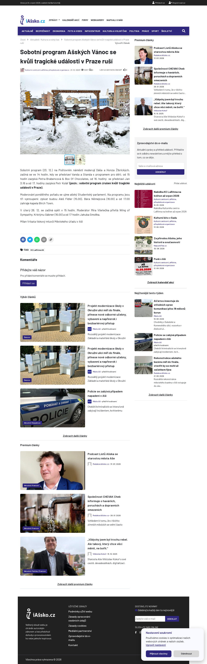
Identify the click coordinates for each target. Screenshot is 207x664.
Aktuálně (27, 31)
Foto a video (75, 31)
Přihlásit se (160, 3)
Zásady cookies (77, 625)
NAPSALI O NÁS (115, 20)
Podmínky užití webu (80, 611)
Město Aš (97, 329)
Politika (134, 31)
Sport (155, 31)
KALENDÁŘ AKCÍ (70, 20)
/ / (35, 571)
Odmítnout (186, 653)
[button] (126, 77)
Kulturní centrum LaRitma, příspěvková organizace (47, 70)
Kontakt (73, 645)
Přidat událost (180, 183)
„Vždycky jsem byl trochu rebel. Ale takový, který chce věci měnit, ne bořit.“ (108, 544)
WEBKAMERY (97, 20)
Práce (145, 31)
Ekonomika (59, 31)
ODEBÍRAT (160, 171)
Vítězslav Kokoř (99, 554)
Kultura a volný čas (115, 31)
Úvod (22, 39)
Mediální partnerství (80, 630)
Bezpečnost (43, 31)
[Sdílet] (51, 240)
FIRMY (85, 20)
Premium (35, 485)
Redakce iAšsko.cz (101, 464)
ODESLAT (172, 618)
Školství (166, 31)
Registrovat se (178, 3)
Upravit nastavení (156, 645)
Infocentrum (92, 31)
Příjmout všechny (159, 653)
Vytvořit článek (122, 43)
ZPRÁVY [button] (53, 20)
